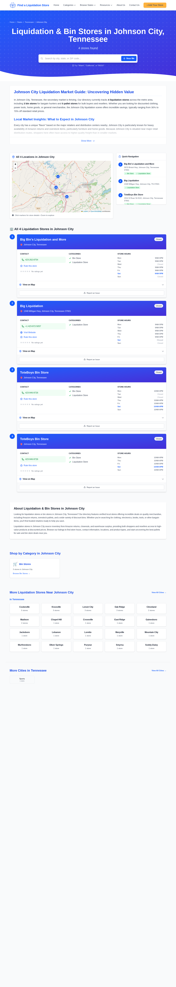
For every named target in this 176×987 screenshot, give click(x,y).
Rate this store (30, 266)
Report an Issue (93, 293)
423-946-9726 (31, 393)
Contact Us (134, 5)
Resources (105, 5)
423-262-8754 (31, 260)
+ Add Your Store (155, 5)
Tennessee (29, 22)
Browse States (86, 5)
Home (56, 5)
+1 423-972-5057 (33, 326)
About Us (121, 5)
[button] (58, 176)
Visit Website (30, 332)
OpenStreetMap (96, 211)
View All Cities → (159, 592)
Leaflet (85, 211)
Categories (68, 5)
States (19, 22)
